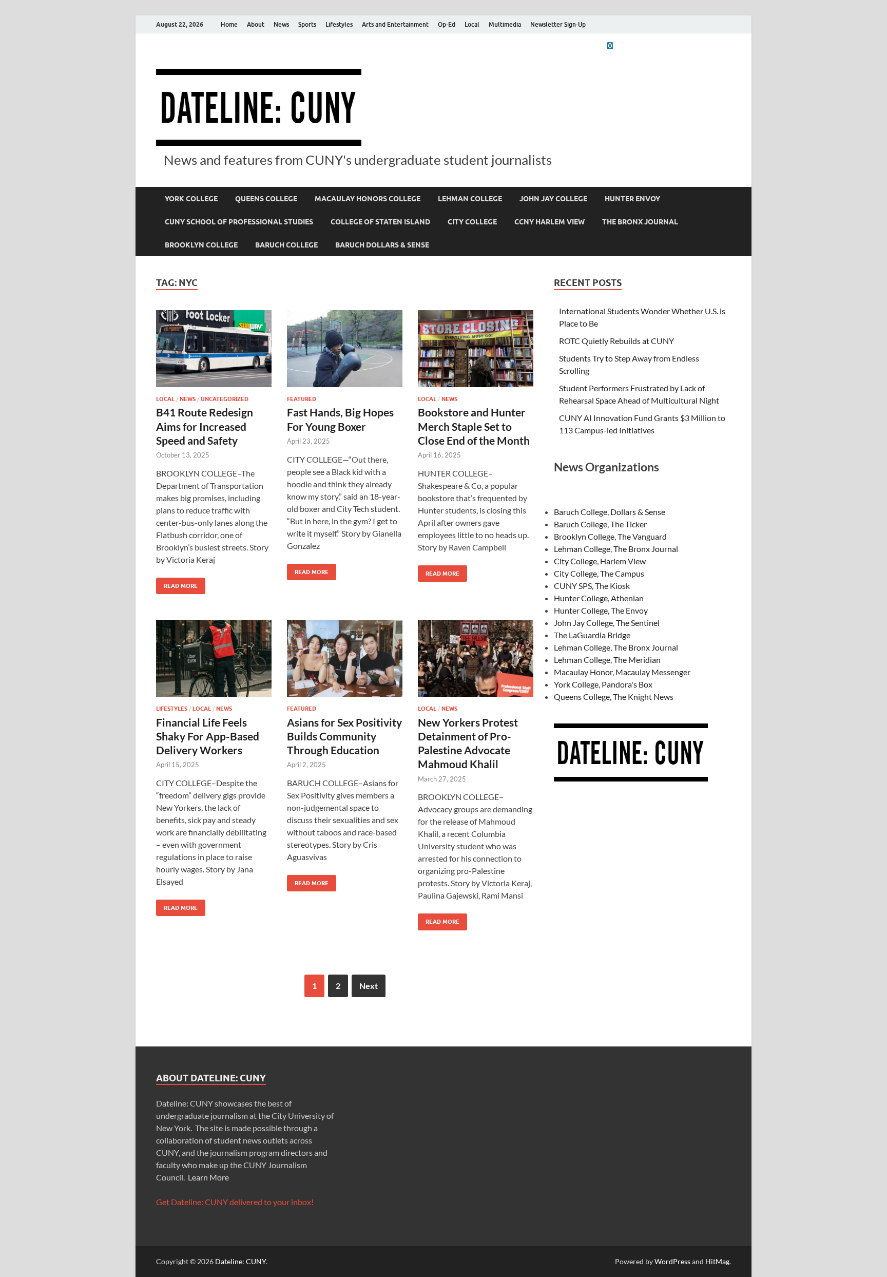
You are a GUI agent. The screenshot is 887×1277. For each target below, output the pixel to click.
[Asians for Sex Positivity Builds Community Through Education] (344, 658)
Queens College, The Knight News (613, 696)
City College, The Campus (599, 573)
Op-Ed (446, 24)
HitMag (717, 1261)
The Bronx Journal (640, 222)
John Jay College (553, 199)
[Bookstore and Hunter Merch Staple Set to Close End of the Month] (475, 348)
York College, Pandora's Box (603, 684)
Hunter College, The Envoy (601, 610)
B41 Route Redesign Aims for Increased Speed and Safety (204, 426)
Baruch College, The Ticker (600, 524)
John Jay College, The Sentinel (607, 622)
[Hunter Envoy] (610, 45)
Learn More (208, 1177)
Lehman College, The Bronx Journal (616, 549)
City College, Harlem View (600, 561)
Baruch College (286, 245)
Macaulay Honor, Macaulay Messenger (622, 672)
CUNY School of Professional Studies (239, 222)
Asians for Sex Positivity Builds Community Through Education (344, 736)
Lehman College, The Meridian (607, 659)
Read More (177, 583)
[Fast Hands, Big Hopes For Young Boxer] (344, 348)
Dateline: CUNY (240, 1261)
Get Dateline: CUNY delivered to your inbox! (235, 1202)
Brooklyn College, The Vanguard (610, 536)
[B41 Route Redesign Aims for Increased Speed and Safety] (214, 348)
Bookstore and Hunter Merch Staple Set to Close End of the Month (474, 426)
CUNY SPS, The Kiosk (592, 585)
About (255, 24)
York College (191, 199)
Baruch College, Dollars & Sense (609, 512)
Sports (307, 24)
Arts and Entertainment (395, 24)
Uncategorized (224, 399)
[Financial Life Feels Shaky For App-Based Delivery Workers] (214, 658)
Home (229, 24)
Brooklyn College (201, 245)
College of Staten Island (380, 222)
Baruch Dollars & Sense (382, 245)
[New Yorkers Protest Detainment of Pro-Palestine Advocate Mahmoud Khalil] (475, 658)
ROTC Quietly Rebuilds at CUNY (616, 341)
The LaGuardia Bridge (592, 635)
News (281, 24)
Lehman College (470, 199)
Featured (301, 399)
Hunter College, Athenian (599, 598)
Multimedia (505, 24)
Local (472, 24)
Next (368, 985)
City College (472, 222)
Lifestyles (339, 24)
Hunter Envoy (632, 199)
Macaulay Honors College (367, 199)
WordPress (672, 1261)
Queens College (266, 199)
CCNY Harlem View (549, 222)
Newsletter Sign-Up (558, 24)
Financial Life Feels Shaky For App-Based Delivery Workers (207, 736)
